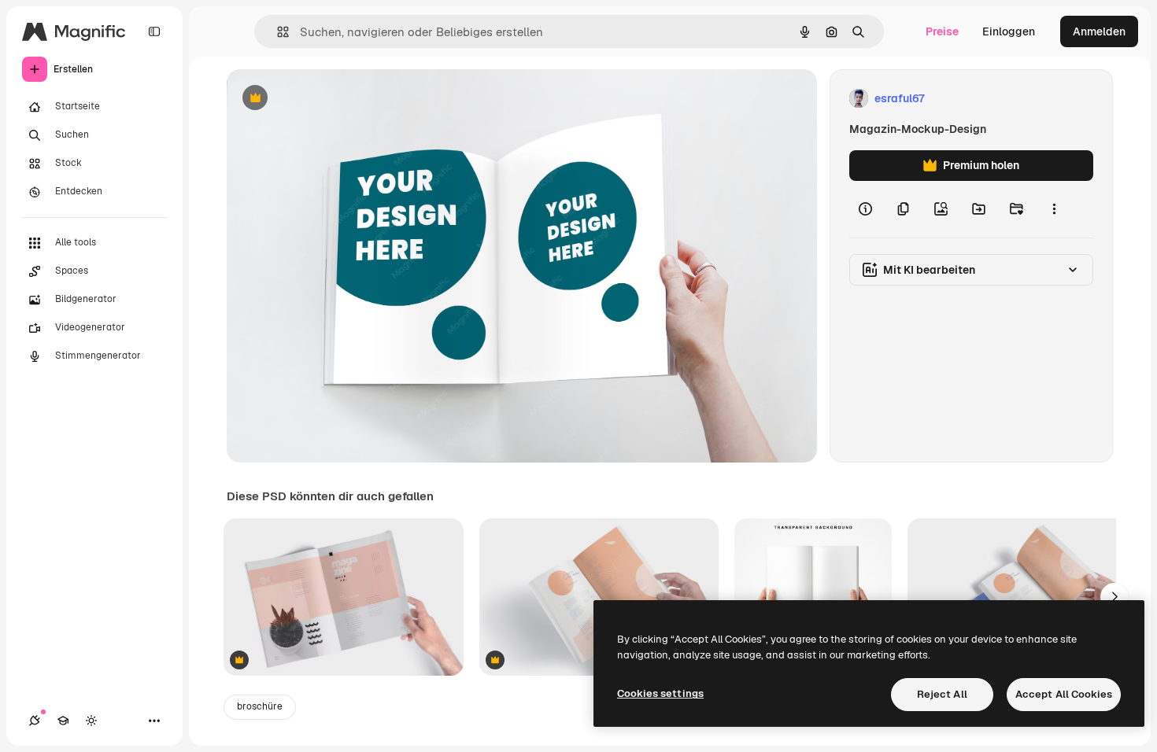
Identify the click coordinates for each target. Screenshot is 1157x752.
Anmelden (1099, 31)
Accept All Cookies (1063, 694)
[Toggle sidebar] (154, 31)
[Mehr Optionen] (1054, 209)
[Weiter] (1114, 597)
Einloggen (1008, 31)
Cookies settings (660, 693)
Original (327, 98)
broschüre (260, 706)
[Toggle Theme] (91, 720)
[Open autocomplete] (276, 32)
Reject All (942, 694)
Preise (942, 31)
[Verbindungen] (34, 720)
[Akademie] (63, 720)
